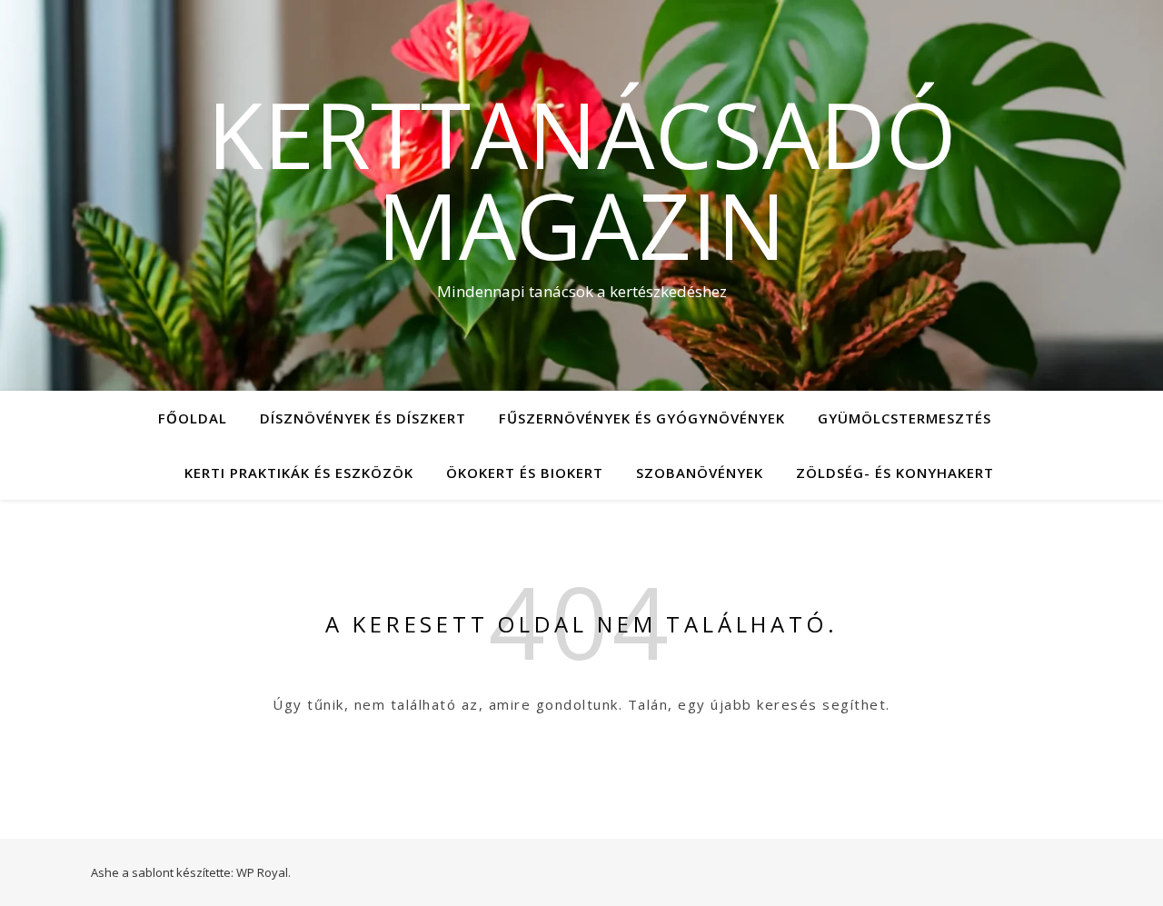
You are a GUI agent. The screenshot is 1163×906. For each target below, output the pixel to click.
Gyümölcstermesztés (904, 418)
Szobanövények (699, 472)
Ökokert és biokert (524, 472)
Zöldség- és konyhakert (895, 472)
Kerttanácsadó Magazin (582, 179)
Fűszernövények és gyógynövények (642, 418)
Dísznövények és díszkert (363, 418)
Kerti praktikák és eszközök (298, 472)
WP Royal (262, 872)
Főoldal (192, 418)
